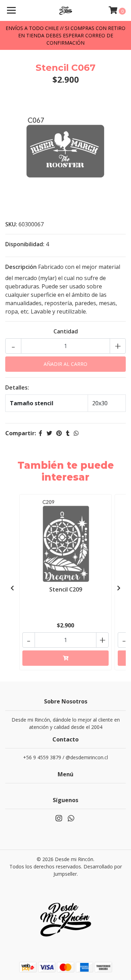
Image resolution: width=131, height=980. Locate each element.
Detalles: (17, 387)
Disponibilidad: (24, 244)
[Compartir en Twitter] (49, 433)
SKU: (11, 224)
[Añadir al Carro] (65, 658)
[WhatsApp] (70, 819)
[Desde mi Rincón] (66, 10)
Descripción (21, 267)
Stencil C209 (65, 589)
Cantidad (65, 331)
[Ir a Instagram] (59, 819)
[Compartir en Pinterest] (59, 433)
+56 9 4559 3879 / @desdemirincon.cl (65, 757)
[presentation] (12, 588)
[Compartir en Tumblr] (68, 433)
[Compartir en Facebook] (40, 433)
